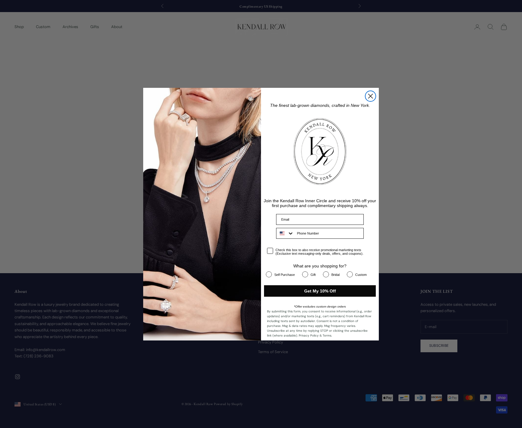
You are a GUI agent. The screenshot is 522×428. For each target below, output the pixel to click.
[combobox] (285, 233)
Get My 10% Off (320, 291)
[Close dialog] (370, 96)
